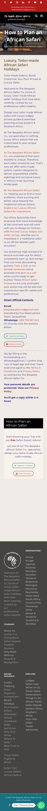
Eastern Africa (34, 708)
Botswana (32, 581)
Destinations (33, 694)
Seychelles (32, 592)
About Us (9, 630)
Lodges (30, 680)
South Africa (33, 599)
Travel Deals (33, 691)
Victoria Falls (33, 602)
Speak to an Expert (17, 336)
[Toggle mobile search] (36, 15)
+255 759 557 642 (29, 320)
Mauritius (31, 588)
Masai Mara (32, 595)
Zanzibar (31, 574)
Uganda (30, 564)
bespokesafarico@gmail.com (23, 10)
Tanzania (31, 578)
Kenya (29, 557)
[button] (41, 805)
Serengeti (31, 585)
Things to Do (33, 698)
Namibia (31, 571)
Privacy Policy (31, 371)
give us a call (28, 272)
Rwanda (31, 567)
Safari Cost (32, 684)
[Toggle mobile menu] (41, 15)
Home (7, 46)
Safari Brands (34, 705)
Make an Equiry (15, 344)
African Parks (34, 701)
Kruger (30, 560)
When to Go (33, 687)
